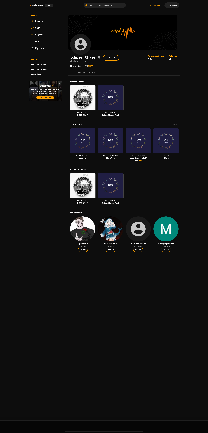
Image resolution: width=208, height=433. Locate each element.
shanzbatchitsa (110, 243)
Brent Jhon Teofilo (138, 243)
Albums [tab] (92, 72)
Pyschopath (83, 243)
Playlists (39, 34)
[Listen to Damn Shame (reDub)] (138, 140)
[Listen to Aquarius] (82, 140)
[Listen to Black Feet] (110, 140)
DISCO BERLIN (82, 115)
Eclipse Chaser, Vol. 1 (110, 115)
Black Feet (110, 158)
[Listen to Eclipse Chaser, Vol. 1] (110, 97)
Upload (173, 5)
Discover (39, 21)
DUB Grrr (166, 158)
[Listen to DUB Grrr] (166, 140)
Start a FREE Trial (45, 98)
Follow (111, 58)
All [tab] (71, 72)
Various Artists (82, 112)
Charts (38, 27)
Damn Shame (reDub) (138, 158)
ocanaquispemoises (166, 243)
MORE (90, 66)
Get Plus (49, 5)
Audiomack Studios (39, 69)
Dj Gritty (166, 155)
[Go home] (36, 5)
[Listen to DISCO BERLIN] (82, 97)
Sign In (159, 5)
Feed (37, 41)
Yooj (140, 160)
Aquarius (82, 158)
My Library (40, 48)
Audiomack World (38, 64)
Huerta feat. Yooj (138, 155)
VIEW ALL (176, 124)
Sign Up (153, 5)
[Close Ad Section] (59, 84)
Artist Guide (36, 74)
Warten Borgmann (83, 155)
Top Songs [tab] (80, 72)
